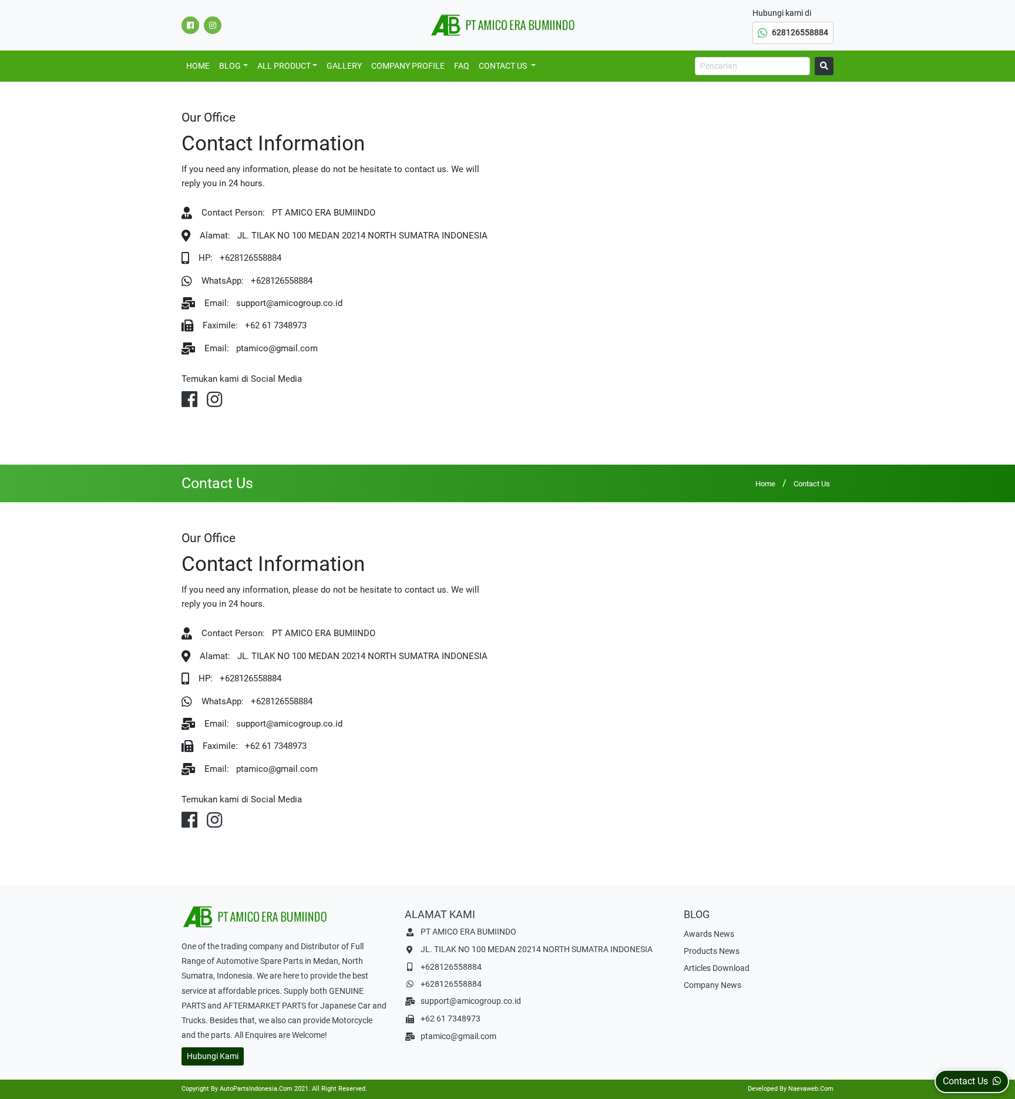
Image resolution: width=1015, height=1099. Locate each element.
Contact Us (504, 65)
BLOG (230, 65)
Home (198, 65)
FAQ (461, 65)
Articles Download (717, 968)
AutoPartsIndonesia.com (256, 1089)
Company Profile (408, 65)
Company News (712, 985)
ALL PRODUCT (284, 65)
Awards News (709, 934)
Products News (712, 951)
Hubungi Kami (212, 1056)
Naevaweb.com (810, 1089)
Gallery (344, 65)
